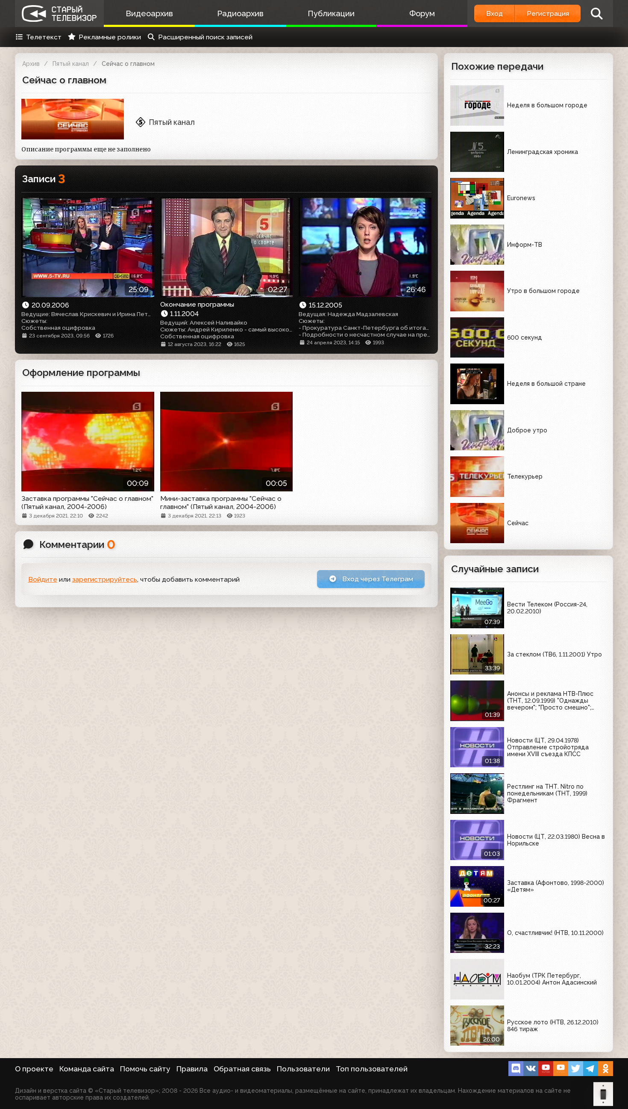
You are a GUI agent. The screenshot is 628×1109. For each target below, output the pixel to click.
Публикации (331, 13)
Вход (494, 13)
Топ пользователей (372, 1069)
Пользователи (303, 1069)
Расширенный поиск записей (205, 37)
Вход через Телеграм (376, 579)
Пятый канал (71, 63)
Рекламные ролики (110, 37)
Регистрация (548, 13)
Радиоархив (240, 13)
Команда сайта (86, 1069)
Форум (422, 13)
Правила (192, 1069)
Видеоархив (149, 13)
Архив (31, 63)
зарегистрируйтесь (104, 579)
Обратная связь (242, 1069)
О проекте (34, 1069)
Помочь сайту (145, 1069)
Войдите (42, 579)
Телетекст (44, 37)
